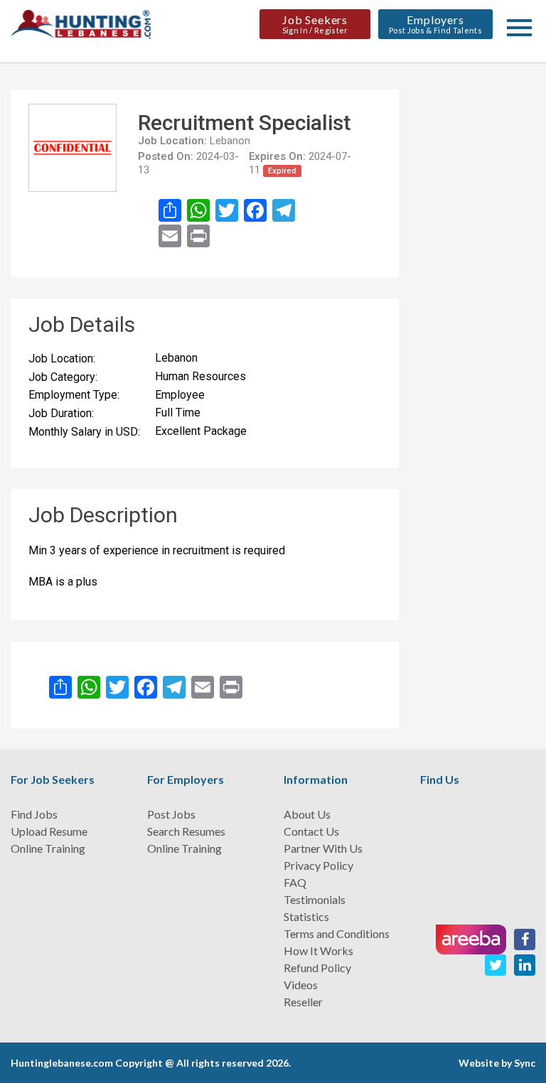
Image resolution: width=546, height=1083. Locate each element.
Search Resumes (186, 831)
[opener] (519, 27)
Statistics (306, 916)
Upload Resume (49, 831)
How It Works (318, 950)
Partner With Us (323, 848)
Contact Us (311, 831)
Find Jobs (34, 814)
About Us (307, 814)
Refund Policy (317, 967)
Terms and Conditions (337, 933)
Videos (301, 984)
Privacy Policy (318, 865)
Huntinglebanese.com (62, 1063)
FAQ (295, 882)
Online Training (48, 848)
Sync (524, 1063)
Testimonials (315, 899)
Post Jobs (171, 814)
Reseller (303, 1001)
